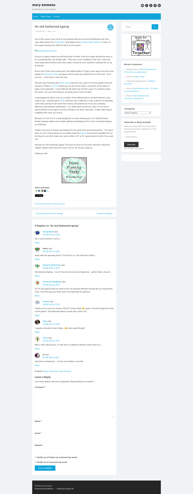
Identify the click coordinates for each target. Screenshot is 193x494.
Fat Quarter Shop (50, 74)
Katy (45, 321)
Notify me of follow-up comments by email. (57, 457)
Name (38, 421)
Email (38, 433)
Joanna (46, 301)
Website (38, 445)
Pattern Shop (46, 16)
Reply (37, 243)
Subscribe (131, 144)
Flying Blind (48, 232)
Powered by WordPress (44, 489)
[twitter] (146, 5)
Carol (45, 338)
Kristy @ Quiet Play (51, 265)
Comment (40, 387)
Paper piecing (59, 204)
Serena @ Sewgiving (52, 282)
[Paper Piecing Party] (74, 182)
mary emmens (43, 5)
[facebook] (142, 5)
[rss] (159, 5)
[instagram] (150, 5)
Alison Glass (65, 83)
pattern (83, 133)
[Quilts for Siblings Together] (141, 55)
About (35, 16)
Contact (56, 16)
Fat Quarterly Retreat (44, 204)
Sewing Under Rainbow (91, 42)
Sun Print (55, 86)
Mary (49, 31)
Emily (63, 100)
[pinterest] (155, 5)
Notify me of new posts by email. (52, 462)
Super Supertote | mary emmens (57, 371)
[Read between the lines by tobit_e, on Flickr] (46, 51)
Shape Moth (60, 42)
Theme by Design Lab (65, 489)
